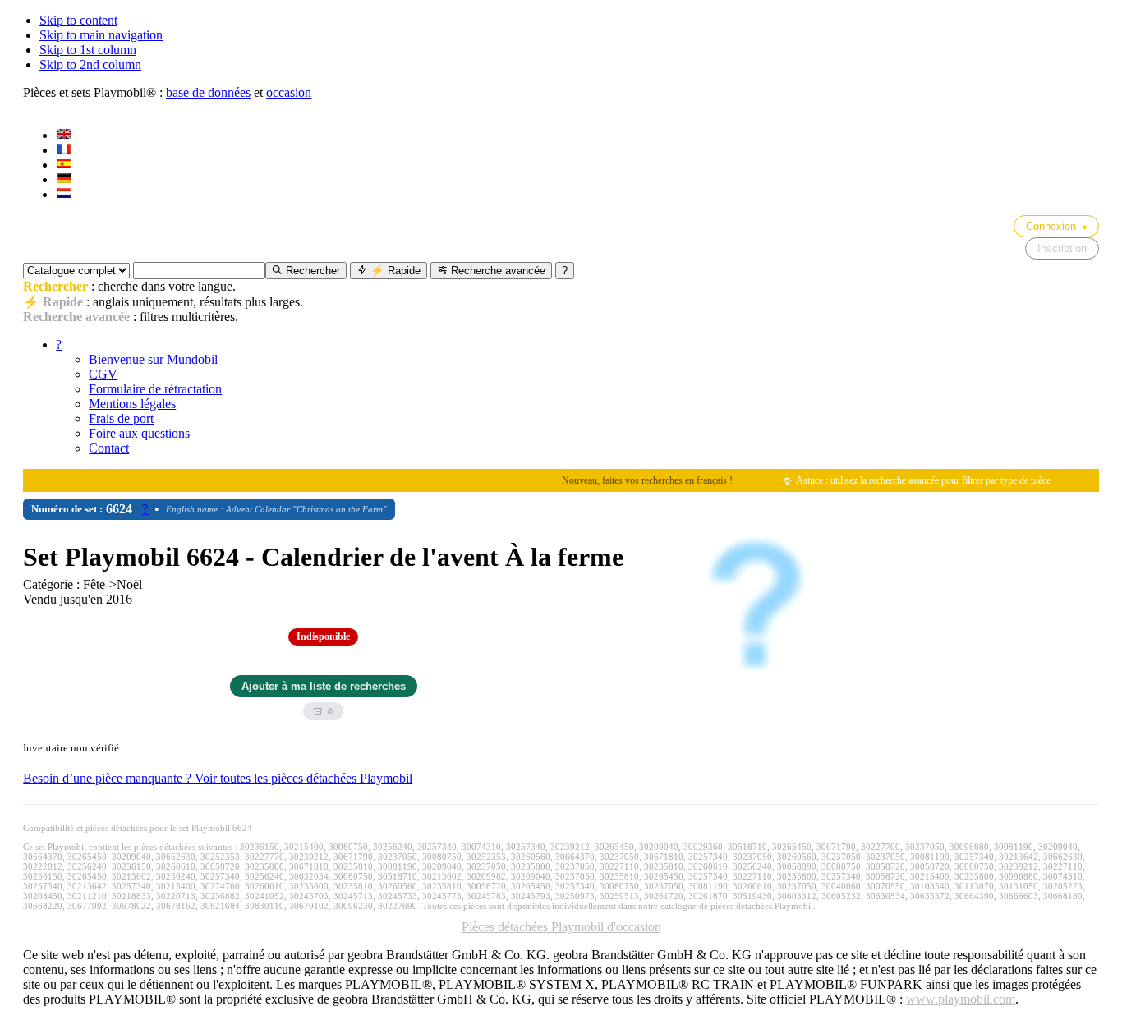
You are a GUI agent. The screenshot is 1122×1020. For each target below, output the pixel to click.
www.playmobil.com (960, 999)
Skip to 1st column (87, 50)
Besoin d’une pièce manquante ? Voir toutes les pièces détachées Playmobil (217, 778)
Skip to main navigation (101, 35)
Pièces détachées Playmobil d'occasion (561, 927)
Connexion (1056, 226)
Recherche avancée (496, 270)
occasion (288, 92)
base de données (208, 92)
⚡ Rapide (394, 270)
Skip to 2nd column (90, 64)
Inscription (1062, 248)
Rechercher (311, 270)
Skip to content (78, 20)
